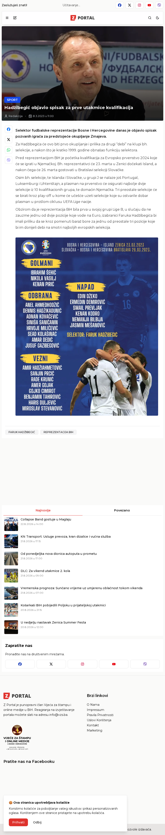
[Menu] (7, 17)
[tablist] (82, 510)
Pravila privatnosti (100, 715)
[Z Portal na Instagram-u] (139, 5)
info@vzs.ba (58, 715)
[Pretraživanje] (149, 17)
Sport (12, 100)
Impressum (95, 710)
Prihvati (18, 822)
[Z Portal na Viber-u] (159, 5)
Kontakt (93, 725)
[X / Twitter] (8, 139)
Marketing (94, 730)
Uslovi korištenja (99, 720)
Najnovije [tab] (43, 510)
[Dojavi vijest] (15, 18)
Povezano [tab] (122, 510)
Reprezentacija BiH (58, 432)
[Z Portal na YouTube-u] (149, 5)
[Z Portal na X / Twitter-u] (129, 5)
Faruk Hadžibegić (22, 432)
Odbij (37, 822)
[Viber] (8, 160)
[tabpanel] (82, 575)
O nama (93, 705)
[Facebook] (8, 129)
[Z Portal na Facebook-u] (120, 5)
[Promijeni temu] (157, 18)
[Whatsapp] (8, 149)
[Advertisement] (42, 472)
